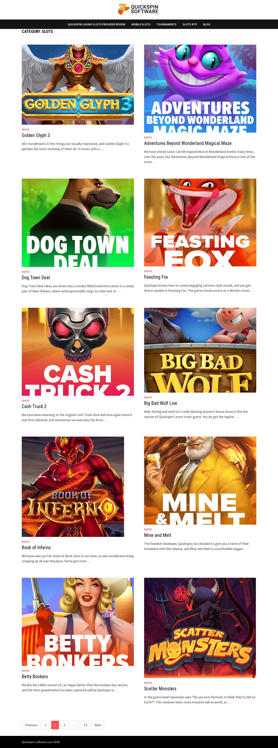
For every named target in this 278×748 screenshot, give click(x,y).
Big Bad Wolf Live (160, 403)
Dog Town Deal (36, 277)
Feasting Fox (156, 277)
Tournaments (166, 24)
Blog (206, 24)
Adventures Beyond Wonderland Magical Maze (187, 143)
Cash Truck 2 (34, 406)
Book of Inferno (36, 547)
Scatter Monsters (160, 688)
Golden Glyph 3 (36, 135)
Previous (31, 725)
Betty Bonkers (35, 676)
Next (97, 725)
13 (85, 725)
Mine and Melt (157, 535)
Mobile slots (140, 24)
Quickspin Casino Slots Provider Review (96, 24)
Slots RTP (189, 24)
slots (26, 129)
